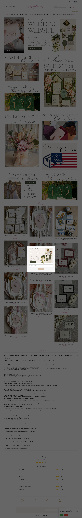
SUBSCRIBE (41, 268)
